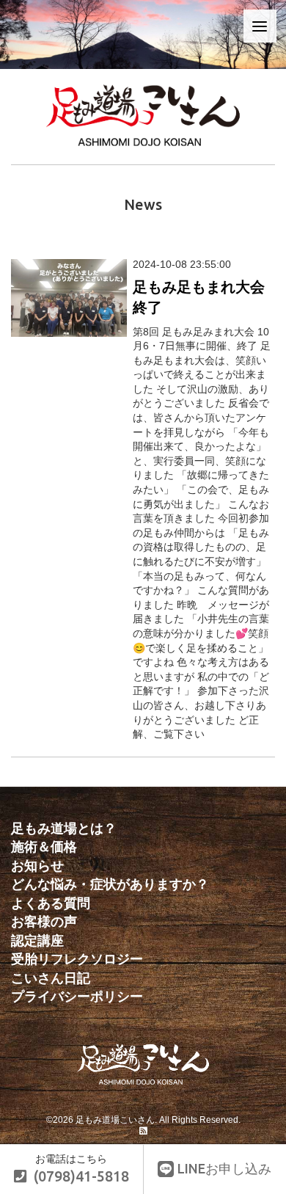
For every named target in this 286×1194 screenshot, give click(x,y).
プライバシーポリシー (77, 996)
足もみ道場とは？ (64, 828)
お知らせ (37, 866)
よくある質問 (50, 903)
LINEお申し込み (224, 1168)
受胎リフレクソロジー (77, 959)
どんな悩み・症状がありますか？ (110, 884)
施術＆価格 (44, 847)
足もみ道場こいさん (115, 1120)
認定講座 (37, 940)
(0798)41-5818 (81, 1176)
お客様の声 (44, 921)
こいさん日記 (50, 978)
